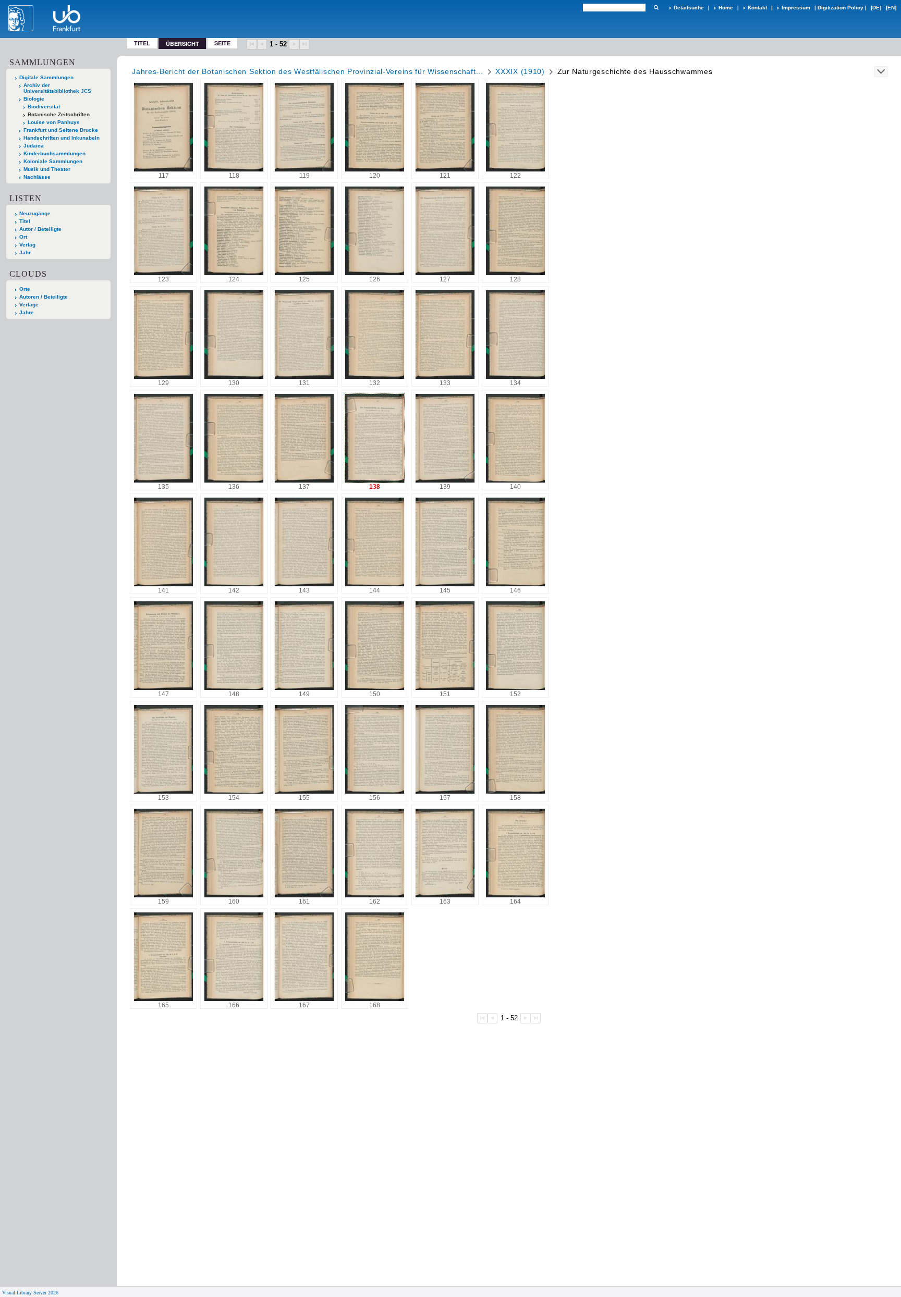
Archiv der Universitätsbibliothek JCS (57, 88)
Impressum (796, 7)
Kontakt (757, 7)
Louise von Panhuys (54, 122)
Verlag (27, 245)
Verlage (29, 304)
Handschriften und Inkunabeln (61, 138)
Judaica (33, 146)
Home (726, 7)
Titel (142, 43)
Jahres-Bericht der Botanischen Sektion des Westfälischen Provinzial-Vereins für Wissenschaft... (307, 71)
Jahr (25, 252)
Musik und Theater (46, 169)
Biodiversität (44, 106)
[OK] (656, 7)
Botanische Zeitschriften (59, 114)
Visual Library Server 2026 (30, 1292)
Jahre (26, 312)
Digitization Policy (840, 7)
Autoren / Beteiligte (43, 297)
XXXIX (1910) (519, 71)
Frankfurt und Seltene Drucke (60, 130)
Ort (23, 237)
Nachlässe (37, 177)
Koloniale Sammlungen (52, 161)
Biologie (33, 99)
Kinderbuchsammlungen (54, 153)
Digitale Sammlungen (46, 77)
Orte (24, 289)
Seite (222, 43)
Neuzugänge (35, 213)
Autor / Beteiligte (40, 229)
